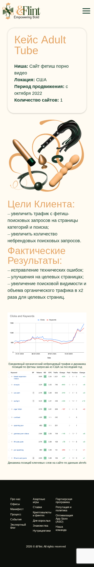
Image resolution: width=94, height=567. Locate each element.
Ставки (37, 507)
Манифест (17, 509)
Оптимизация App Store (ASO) (64, 518)
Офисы (15, 504)
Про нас (15, 499)
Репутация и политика (63, 509)
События (16, 519)
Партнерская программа (64, 501)
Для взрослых (42, 520)
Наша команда (61, 528)
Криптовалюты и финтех (42, 514)
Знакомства (40, 525)
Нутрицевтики (42, 530)
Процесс (15, 514)
